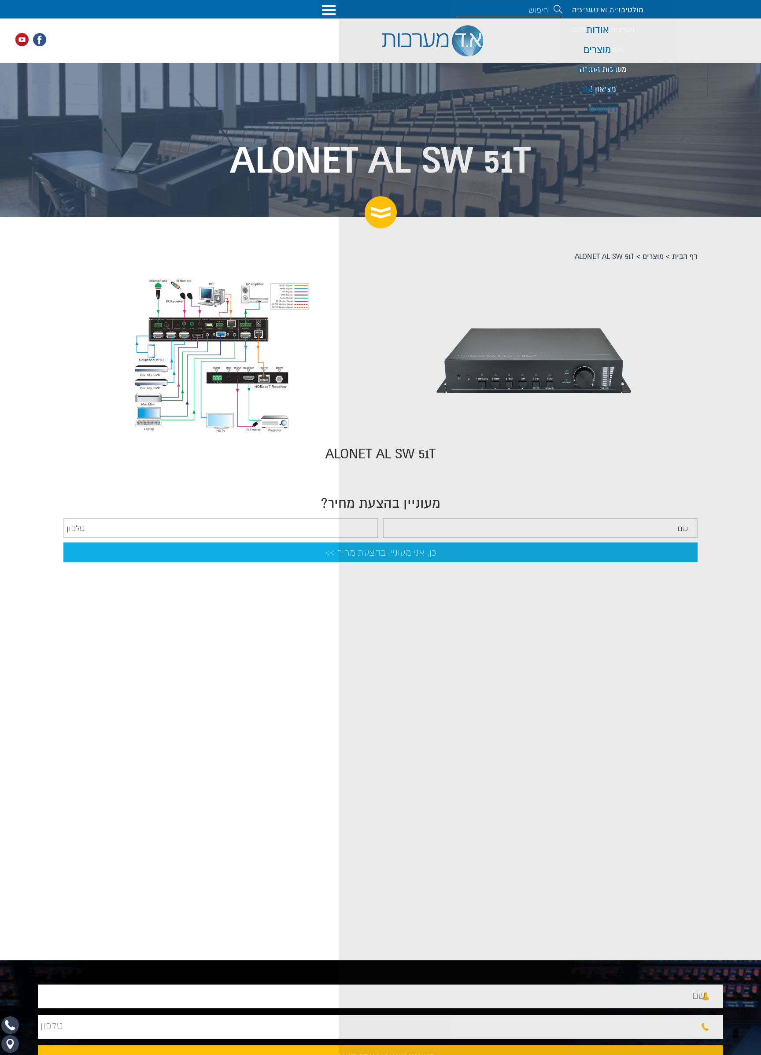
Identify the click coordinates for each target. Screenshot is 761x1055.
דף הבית (685, 256)
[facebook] (39, 39)
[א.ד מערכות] (432, 40)
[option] (327, 356)
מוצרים (653, 256)
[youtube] (22, 39)
